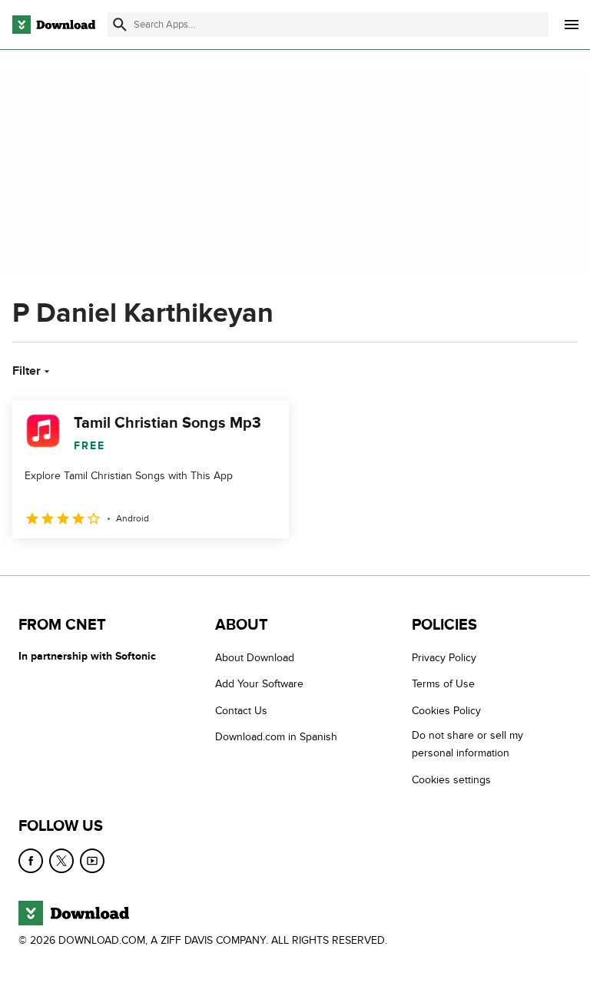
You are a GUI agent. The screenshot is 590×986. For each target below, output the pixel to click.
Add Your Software (259, 683)
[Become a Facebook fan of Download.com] (30, 861)
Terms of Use (443, 683)
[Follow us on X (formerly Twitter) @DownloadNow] (61, 861)
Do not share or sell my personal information (467, 744)
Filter (26, 371)
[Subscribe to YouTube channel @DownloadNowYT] (92, 861)
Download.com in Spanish (276, 736)
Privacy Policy (444, 657)
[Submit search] (120, 24)
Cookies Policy (446, 710)
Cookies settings (451, 779)
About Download (254, 657)
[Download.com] (53, 24)
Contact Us (241, 710)
